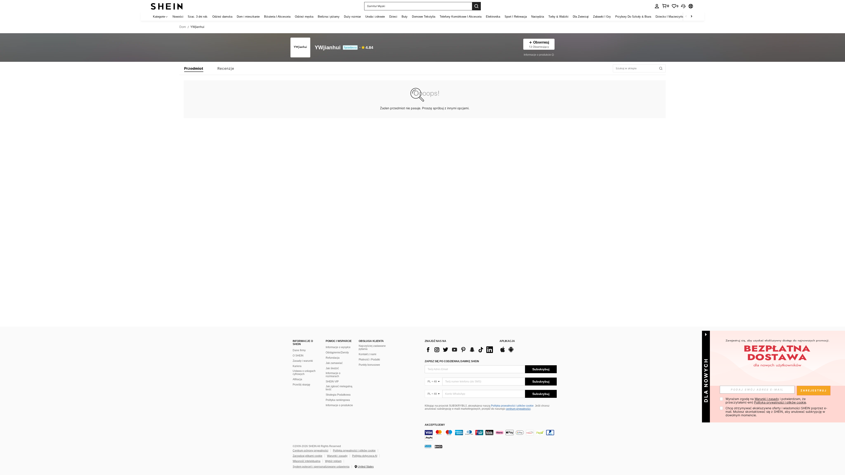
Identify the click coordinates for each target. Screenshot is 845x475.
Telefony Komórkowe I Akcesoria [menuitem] (460, 16)
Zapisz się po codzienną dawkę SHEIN (452, 361)
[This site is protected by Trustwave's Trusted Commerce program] (428, 446)
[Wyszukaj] (476, 6)
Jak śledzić (332, 368)
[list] (460, 349)
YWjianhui (328, 47)
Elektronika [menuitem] (493, 16)
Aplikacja (507, 341)
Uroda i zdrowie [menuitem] (375, 16)
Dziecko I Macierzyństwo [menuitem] (672, 16)
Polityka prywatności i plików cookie (512, 405)
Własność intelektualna (306, 461)
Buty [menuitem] (405, 16)
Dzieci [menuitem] (393, 16)
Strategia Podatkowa (338, 394)
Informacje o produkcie (339, 405)
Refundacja (333, 357)
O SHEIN (298, 355)
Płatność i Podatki (369, 359)
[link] (665, 6)
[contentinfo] (491, 435)
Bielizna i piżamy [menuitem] (329, 16)
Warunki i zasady (337, 455)
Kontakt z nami (367, 354)
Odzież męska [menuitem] (304, 16)
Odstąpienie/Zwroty (337, 352)
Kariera (297, 366)
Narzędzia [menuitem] (537, 16)
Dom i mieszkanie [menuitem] (248, 16)
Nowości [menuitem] (178, 16)
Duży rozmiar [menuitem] (352, 16)
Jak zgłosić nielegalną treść (339, 388)
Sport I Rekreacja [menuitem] (516, 16)
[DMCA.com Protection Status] (438, 446)
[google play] (511, 351)
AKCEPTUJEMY (435, 425)
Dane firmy (299, 350)
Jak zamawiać (334, 363)
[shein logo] (167, 6)
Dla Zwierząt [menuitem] (581, 16)
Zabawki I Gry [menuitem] (602, 16)
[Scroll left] (686, 16)
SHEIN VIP (332, 381)
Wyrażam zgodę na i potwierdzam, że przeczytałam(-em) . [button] (766, 400)
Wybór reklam (333, 461)
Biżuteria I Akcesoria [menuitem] (277, 16)
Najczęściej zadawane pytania (372, 347)
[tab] (193, 68)
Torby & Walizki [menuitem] (558, 16)
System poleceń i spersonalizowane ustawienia (321, 466)
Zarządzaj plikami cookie (307, 455)
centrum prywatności (518, 408)
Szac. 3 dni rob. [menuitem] (198, 16)
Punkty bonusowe (369, 364)
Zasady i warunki (303, 360)
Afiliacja (297, 379)
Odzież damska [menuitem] (222, 16)
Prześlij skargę (301, 384)
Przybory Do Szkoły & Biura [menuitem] (633, 16)
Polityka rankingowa (338, 400)
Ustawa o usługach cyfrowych (304, 372)
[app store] (503, 351)
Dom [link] (182, 27)
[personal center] (656, 6)
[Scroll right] (691, 16)
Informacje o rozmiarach (333, 375)
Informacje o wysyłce (338, 347)
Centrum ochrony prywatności (310, 450)
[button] (683, 6)
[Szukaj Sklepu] (661, 68)
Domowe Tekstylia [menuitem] (423, 16)
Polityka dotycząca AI (364, 455)
